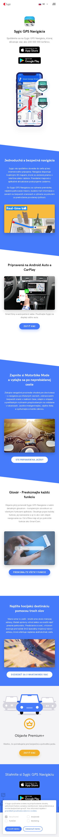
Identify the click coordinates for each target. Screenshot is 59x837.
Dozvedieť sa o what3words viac (29, 675)
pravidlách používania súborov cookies (21, 811)
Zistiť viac (30, 326)
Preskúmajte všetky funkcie (29, 572)
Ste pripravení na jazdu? (29, 460)
